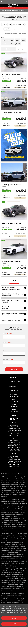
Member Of (13, 386)
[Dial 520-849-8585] (5, 1)
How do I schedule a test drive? (12, 320)
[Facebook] (11, 418)
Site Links (13, 382)
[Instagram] (14, 418)
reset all (13, 29)
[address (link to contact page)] (2, 1)
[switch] (26, 2)
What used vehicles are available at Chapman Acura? (11, 288)
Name (8, 333)
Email (7, 342)
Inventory (13, 377)
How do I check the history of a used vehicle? (12, 294)
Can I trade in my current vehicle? (10, 301)
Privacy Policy (23, 612)
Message (8, 359)
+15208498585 (14, 401)
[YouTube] (16, 418)
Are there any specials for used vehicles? (13, 314)
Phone (4, 351)
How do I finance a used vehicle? (10, 307)
